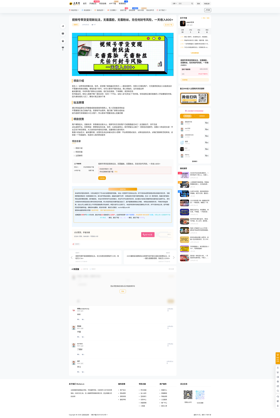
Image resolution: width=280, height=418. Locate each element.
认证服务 (164, 399)
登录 (198, 3)
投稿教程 (164, 393)
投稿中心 (164, 390)
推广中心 (164, 403)
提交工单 (164, 406)
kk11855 (80, 343)
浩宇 (78, 361)
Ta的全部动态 (195, 53)
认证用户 (112, 215)
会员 (102, 215)
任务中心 (143, 399)
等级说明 (164, 396)
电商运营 (100, 10)
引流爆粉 (113, 10)
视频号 (76, 25)
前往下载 (169, 25)
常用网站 (122, 3)
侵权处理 (123, 396)
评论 (115, 172)
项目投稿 (102, 3)
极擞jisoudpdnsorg (83, 308)
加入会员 (143, 393)
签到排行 (194, 161)
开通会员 (92, 3)
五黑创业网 (85, 415)
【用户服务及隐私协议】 (107, 210)
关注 (204, 18)
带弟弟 (79, 326)
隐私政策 (123, 393)
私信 (208, 18)
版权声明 (123, 399)
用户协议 (123, 390)
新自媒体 (87, 10)
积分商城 (143, 390)
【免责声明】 (95, 210)
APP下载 (112, 3)
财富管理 (143, 403)
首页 (85, 3)
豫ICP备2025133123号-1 (99, 415)
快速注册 (206, 3)
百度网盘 (102, 178)
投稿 (208, 10)
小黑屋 (143, 406)
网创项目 (74, 10)
